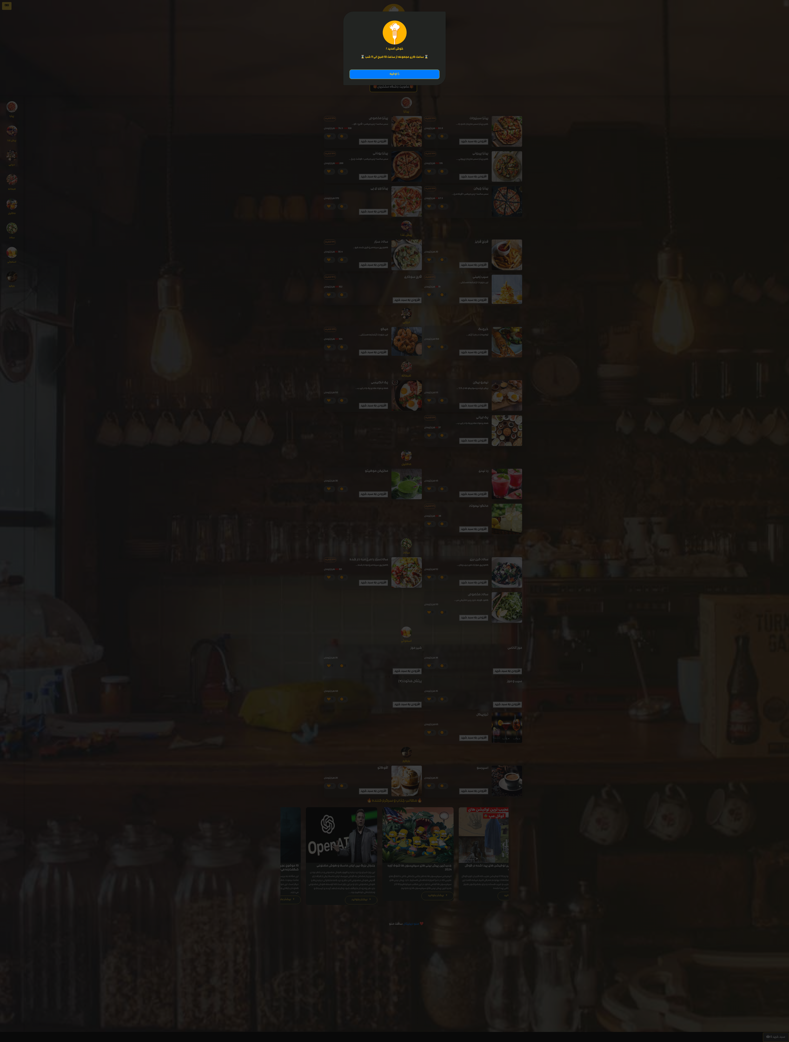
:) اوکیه (395, 74)
